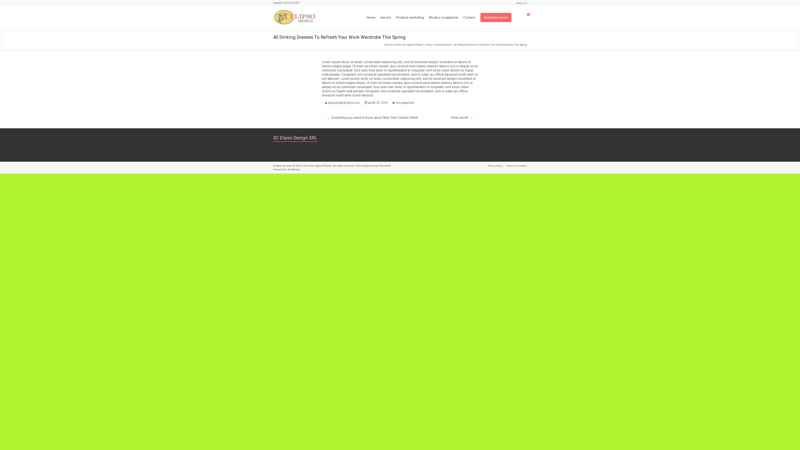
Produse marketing (410, 17)
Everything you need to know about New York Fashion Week (372, 118)
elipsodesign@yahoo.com (344, 102)
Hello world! (462, 118)
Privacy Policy (495, 166)
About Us (521, 3)
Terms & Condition (516, 166)
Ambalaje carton (496, 17)
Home (370, 17)
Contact (469, 17)
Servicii (385, 17)
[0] (525, 16)
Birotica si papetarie (443, 17)
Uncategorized (405, 102)
